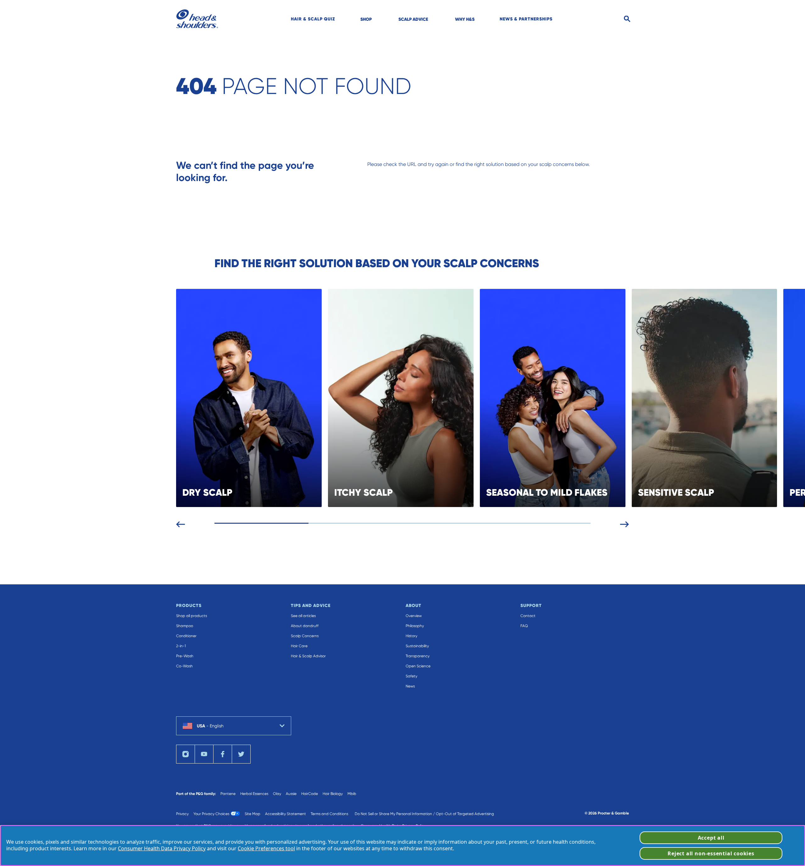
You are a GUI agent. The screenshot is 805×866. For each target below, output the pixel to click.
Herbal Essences (254, 794)
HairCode (309, 794)
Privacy (182, 814)
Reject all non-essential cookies (711, 853)
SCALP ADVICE (413, 19)
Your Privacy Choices (211, 814)
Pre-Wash (184, 656)
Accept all (711, 837)
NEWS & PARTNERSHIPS (526, 19)
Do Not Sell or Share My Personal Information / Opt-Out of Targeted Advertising (424, 814)
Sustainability (417, 646)
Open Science (418, 666)
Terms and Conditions (329, 814)
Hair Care (299, 646)
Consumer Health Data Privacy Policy (162, 848)
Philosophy (415, 626)
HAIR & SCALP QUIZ (313, 19)
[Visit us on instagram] (185, 754)
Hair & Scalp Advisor (308, 656)
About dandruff (305, 626)
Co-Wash (184, 666)
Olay (277, 794)
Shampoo (184, 626)
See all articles (303, 616)
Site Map (252, 814)
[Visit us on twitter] (241, 754)
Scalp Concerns (305, 636)
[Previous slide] (180, 523)
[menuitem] (313, 18)
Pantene (228, 794)
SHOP (366, 19)
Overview (414, 616)
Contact (528, 616)
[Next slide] (624, 523)
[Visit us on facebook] (223, 754)
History (411, 636)
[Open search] (627, 19)
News (410, 686)
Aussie (291, 794)
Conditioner (186, 636)
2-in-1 (181, 646)
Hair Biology (333, 794)
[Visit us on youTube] (204, 754)
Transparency (418, 656)
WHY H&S (465, 19)
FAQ (524, 626)
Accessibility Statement (285, 814)
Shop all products (191, 616)
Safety (411, 676)
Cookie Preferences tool (266, 848)
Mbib (351, 794)
